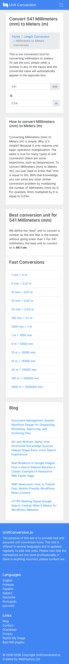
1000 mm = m (21, 326)
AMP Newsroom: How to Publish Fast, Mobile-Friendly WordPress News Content (33, 488)
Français (8, 584)
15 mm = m (22, 300)
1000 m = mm (27, 387)
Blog (6, 621)
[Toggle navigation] (61, 4)
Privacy (8, 634)
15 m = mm (23, 361)
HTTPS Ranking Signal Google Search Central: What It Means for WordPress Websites (34, 505)
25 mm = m (22, 309)
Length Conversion (36, 36)
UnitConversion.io (48, 655)
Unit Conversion (22, 5)
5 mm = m (21, 283)
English (7, 580)
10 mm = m (22, 292)
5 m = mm (22, 344)
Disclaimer (10, 629)
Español (8, 589)
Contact (8, 625)
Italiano (7, 593)
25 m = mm (24, 369)
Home (16, 36)
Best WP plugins (13, 642)
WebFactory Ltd (29, 659)
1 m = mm (21, 335)
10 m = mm (23, 352)
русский (8, 605)
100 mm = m (22, 318)
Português (9, 601)
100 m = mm (25, 378)
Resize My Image (14, 638)
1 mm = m (19, 275)
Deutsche (9, 597)
